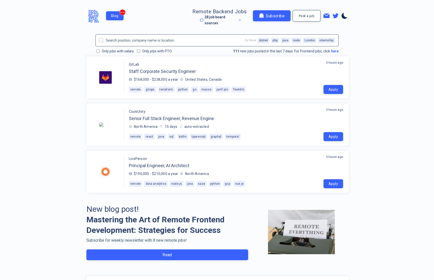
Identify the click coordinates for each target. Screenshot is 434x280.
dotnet (263, 40)
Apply (333, 89)
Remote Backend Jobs (219, 12)
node (296, 40)
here (335, 51)
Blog (117, 14)
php (275, 40)
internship (326, 40)
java (285, 40)
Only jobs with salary (118, 51)
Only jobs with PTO (157, 51)
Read (167, 254)
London (309, 40)
